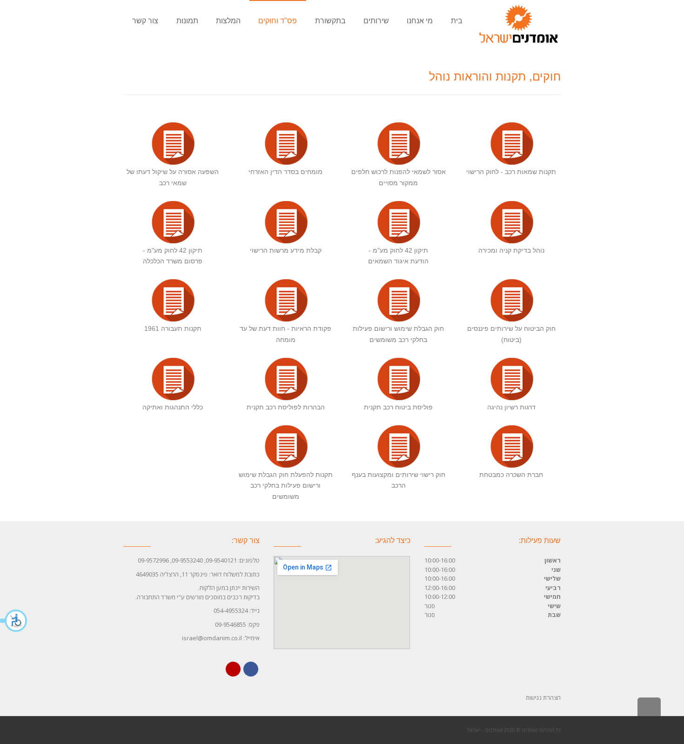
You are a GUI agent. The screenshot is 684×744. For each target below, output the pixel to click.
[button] (14, 620)
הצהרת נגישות (543, 697)
